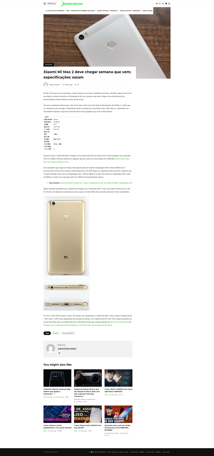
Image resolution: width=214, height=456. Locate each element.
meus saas (147, 11)
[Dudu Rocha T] (71, 4)
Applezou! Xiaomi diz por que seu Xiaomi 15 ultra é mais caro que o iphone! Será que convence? (88, 378)
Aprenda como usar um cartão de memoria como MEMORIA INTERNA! (118, 414)
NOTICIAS (77, 399)
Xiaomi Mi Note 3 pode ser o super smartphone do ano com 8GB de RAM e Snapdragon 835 (96, 183)
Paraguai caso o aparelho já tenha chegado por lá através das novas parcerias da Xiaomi (77, 325)
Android (107, 433)
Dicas (106, 394)
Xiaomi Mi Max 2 (68, 333)
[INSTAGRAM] (163, 3)
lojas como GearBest (118, 322)
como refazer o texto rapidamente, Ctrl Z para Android (57, 414)
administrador (54, 85)
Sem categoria (47, 397)
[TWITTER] (156, 3)
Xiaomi (55, 333)
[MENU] (44, 3)
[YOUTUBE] (166, 3)
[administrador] (50, 352)
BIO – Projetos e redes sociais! (81, 11)
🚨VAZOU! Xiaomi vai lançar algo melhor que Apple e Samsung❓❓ (57, 378)
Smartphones (91, 399)
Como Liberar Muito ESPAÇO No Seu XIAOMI (88, 414)
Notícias (48, 64)
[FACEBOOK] (159, 3)
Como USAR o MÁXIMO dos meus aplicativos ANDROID (118, 378)
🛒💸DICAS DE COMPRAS (54, 11)
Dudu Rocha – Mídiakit (107, 11)
